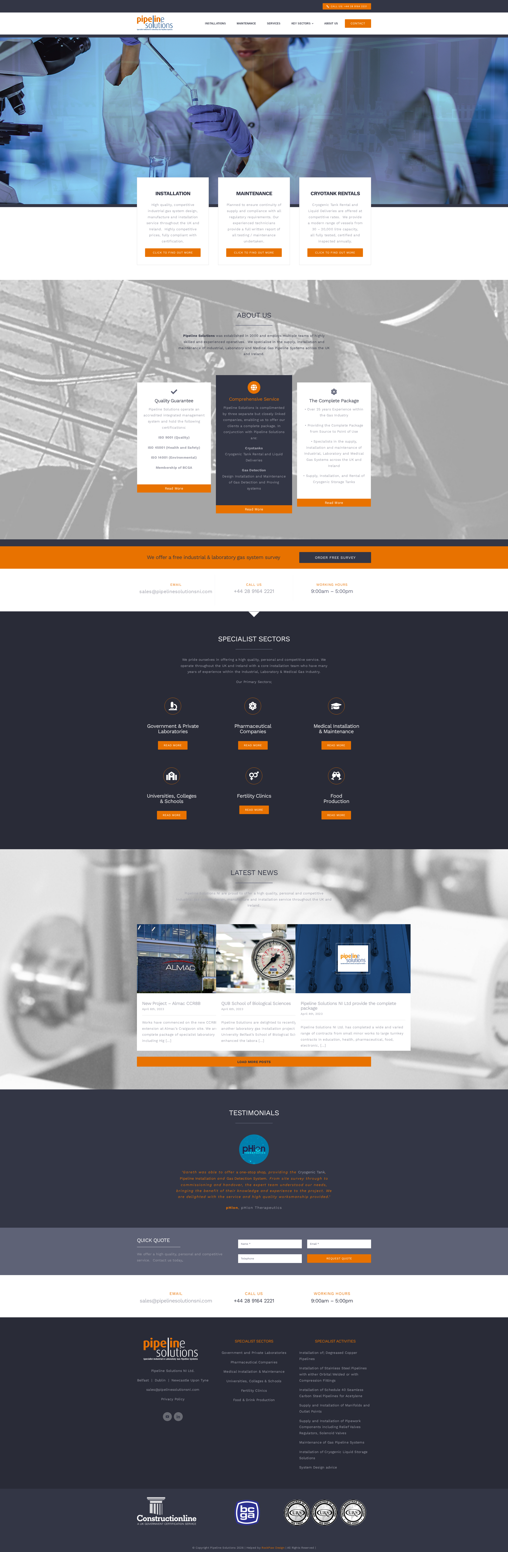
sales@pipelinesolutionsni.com (175, 591)
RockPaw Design (273, 1547)
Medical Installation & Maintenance (254, 1371)
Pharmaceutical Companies (254, 1362)
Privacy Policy (173, 1399)
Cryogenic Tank (311, 1172)
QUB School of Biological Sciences (274, 955)
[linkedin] (178, 1416)
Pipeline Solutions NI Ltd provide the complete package (353, 955)
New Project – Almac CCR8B (194, 955)
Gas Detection (254, 470)
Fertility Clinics (254, 1391)
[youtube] (167, 1416)
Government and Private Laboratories (254, 1353)
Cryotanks (254, 448)
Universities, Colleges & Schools (253, 1381)
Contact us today (167, 1260)
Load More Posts (254, 1062)
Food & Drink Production (254, 1400)
